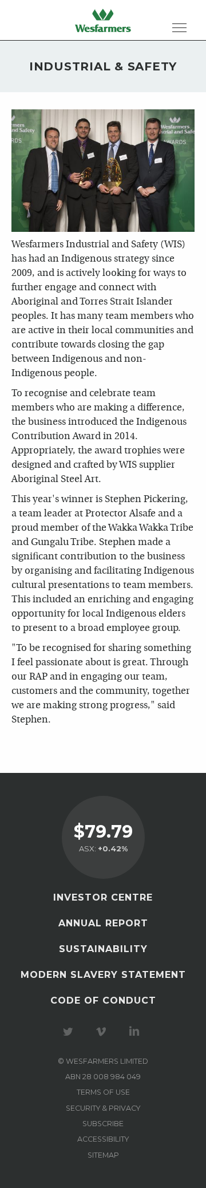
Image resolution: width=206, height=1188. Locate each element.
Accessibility (103, 1139)
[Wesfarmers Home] (103, 20)
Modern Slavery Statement (103, 974)
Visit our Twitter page (70, 1032)
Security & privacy (103, 1108)
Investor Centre (103, 897)
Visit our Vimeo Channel (103, 1032)
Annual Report (103, 923)
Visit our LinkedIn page (136, 1032)
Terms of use (103, 1092)
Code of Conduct (103, 1000)
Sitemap (103, 1155)
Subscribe (103, 1123)
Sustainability (103, 949)
